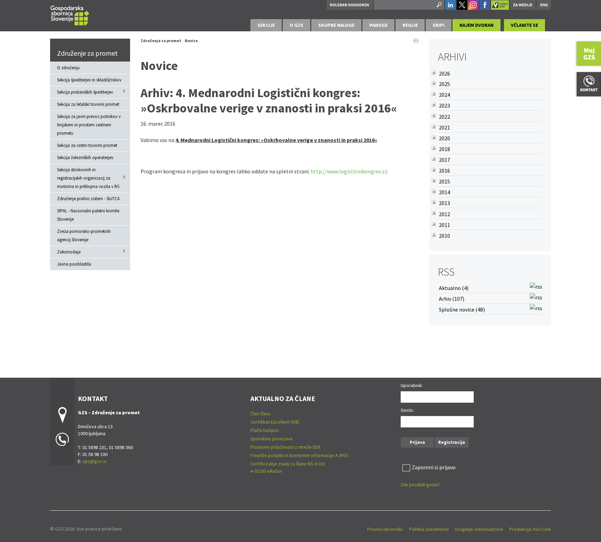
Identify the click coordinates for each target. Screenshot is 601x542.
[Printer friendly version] (416, 40)
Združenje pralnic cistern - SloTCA (88, 199)
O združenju (68, 68)
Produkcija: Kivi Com (530, 529)
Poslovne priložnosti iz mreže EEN (285, 447)
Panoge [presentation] (378, 25)
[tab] (266, 25)
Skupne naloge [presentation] (336, 25)
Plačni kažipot (264, 430)
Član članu (260, 413)
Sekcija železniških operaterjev (85, 157)
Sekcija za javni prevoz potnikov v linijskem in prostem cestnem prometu (89, 124)
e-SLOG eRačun (266, 471)
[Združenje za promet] (70, 14)
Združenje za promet (87, 53)
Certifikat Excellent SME (274, 422)
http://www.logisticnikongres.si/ (349, 171)
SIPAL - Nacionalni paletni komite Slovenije (88, 215)
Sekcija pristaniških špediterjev (85, 92)
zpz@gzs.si (94, 461)
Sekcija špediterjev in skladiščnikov (89, 80)
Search (438, 5)
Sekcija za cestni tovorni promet (87, 145)
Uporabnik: (412, 385)
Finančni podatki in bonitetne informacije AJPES (299, 455)
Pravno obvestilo (385, 529)
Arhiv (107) (451, 298)
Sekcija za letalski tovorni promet (88, 104)
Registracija (451, 442)
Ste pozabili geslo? (420, 484)
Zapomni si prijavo (434, 467)
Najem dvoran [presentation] (476, 25)
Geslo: (407, 410)
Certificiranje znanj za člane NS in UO (287, 464)
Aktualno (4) (453, 287)
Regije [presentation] (410, 25)
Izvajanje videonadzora (479, 529)
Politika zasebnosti (429, 529)
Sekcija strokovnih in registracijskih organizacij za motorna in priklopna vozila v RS (88, 178)
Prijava (417, 442)
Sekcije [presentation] (266, 25)
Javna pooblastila (74, 264)
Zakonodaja (69, 252)
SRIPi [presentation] (438, 25)
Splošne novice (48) (462, 309)
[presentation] (296, 25)
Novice (191, 40)
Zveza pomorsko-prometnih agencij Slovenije (84, 235)
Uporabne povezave (271, 438)
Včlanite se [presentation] (524, 25)
